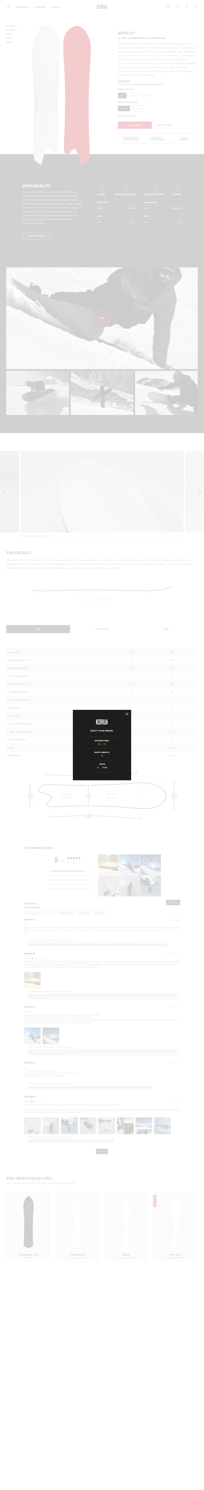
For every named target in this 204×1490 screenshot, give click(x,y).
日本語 (104, 767)
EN (99, 744)
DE (104, 744)
